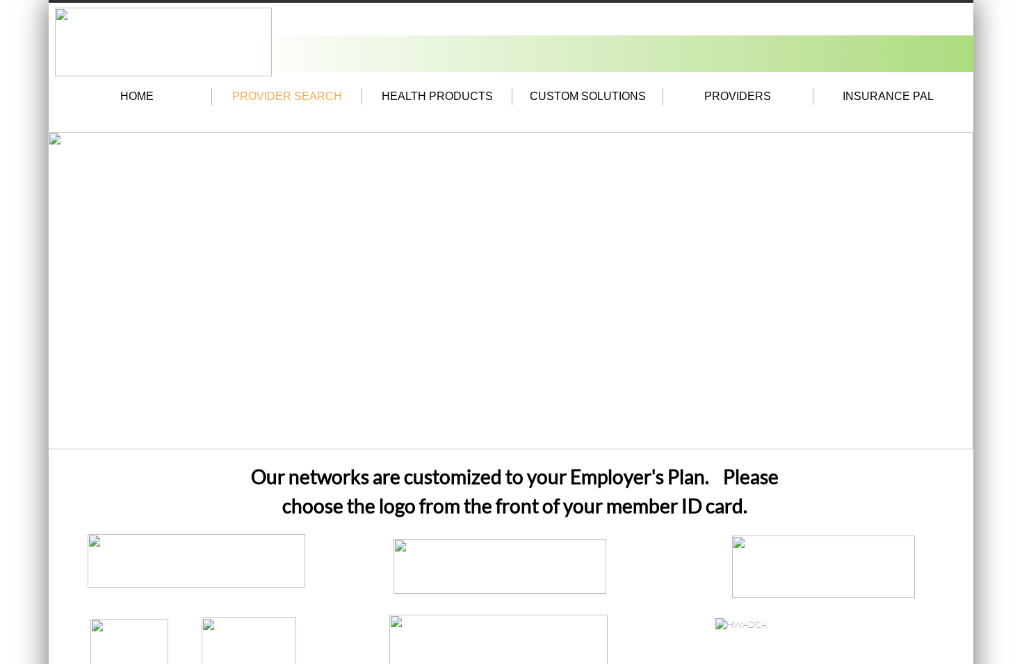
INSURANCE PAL (888, 96)
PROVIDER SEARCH (287, 96)
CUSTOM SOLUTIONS (588, 96)
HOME (137, 96)
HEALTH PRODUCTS (437, 96)
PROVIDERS (737, 96)
